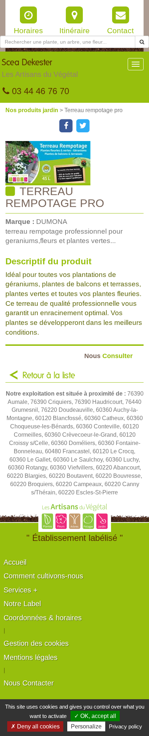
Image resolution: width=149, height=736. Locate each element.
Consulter (108, 356)
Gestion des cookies (36, 643)
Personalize (86, 726)
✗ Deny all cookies (35, 726)
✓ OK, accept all (95, 716)
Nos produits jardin (32, 110)
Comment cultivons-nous (43, 576)
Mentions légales (31, 657)
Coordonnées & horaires (43, 618)
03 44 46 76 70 (39, 91)
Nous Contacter (29, 683)
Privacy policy (125, 726)
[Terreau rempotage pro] (77, 163)
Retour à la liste (48, 375)
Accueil (15, 562)
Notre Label (22, 604)
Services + (21, 590)
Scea (40, 68)
